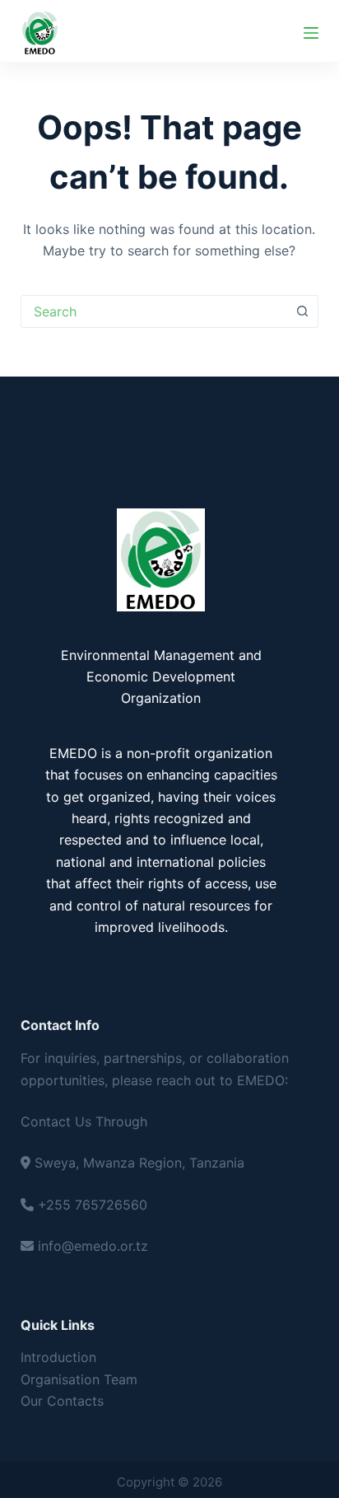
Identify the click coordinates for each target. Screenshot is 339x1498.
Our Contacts (62, 1401)
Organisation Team (79, 1379)
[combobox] (154, 311)
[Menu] (311, 33)
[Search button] (302, 311)
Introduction (58, 1357)
